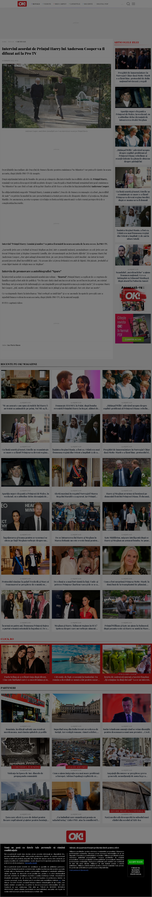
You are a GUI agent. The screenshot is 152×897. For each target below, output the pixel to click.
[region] (76, 870)
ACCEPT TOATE (136, 862)
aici (60, 880)
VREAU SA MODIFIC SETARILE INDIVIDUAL (135, 871)
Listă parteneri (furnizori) (78, 870)
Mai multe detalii (31, 863)
